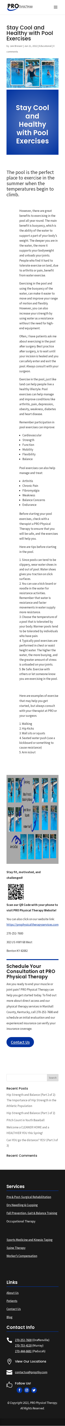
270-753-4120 (23, 1345)
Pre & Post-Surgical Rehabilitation (28, 1197)
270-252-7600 (23, 1340)
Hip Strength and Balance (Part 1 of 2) (30, 1113)
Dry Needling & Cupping (22, 1205)
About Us (12, 1293)
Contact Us (20, 1042)
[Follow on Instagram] (27, 1390)
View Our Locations (30, 1361)
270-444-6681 (23, 1351)
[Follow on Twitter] (34, 1390)
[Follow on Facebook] (19, 1390)
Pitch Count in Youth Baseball (25, 1120)
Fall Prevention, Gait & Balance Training (31, 1213)
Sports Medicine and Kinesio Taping (29, 1240)
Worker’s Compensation (21, 1256)
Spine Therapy (15, 1248)
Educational (45, 46)
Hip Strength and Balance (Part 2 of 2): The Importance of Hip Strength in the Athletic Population (31, 1100)
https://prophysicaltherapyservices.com (32, 925)
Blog (9, 1317)
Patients (11, 1301)
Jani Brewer (16, 46)
